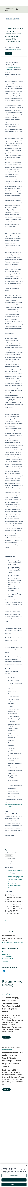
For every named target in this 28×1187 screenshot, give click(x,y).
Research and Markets (15, 49)
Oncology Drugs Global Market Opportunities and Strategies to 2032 (15, 872)
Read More (6, 1037)
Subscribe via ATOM (7, 958)
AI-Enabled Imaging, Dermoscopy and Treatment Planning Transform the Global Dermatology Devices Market (11, 1005)
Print (3, 952)
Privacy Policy (5, 1172)
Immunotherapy (9, 861)
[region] (14, 1175)
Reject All (14, 1180)
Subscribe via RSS (7, 956)
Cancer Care (14, 852)
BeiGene (7, 852)
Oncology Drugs (9, 863)
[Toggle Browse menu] (22, 9)
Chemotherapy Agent (10, 858)
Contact (7, 921)
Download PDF (6, 954)
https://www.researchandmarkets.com (12, 942)
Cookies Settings (14, 1175)
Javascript (5, 961)
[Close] (26, 1165)
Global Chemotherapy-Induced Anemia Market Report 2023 (15, 885)
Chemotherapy (9, 855)
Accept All (14, 1184)
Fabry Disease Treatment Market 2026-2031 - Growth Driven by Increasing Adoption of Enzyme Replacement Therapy (12, 1059)
